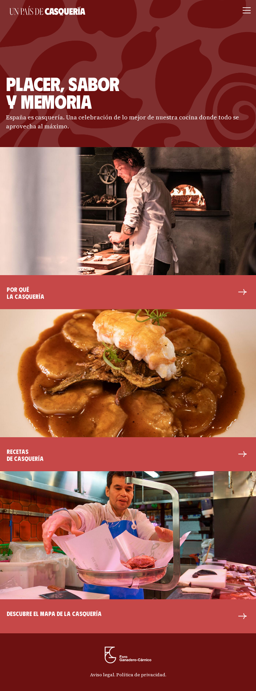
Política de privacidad (140, 674)
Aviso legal (102, 674)
